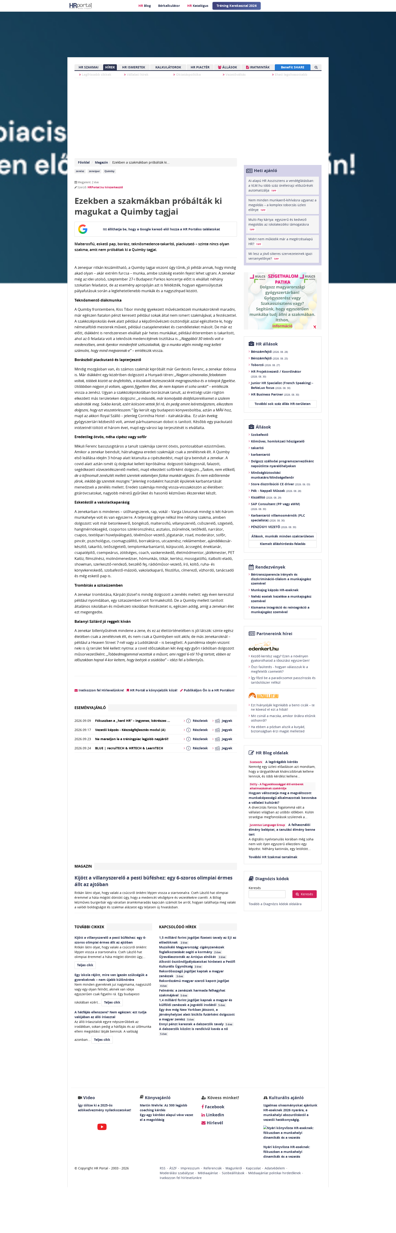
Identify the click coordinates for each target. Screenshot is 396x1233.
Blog (144, 5)
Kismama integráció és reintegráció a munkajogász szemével (280, 609)
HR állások (267, 344)
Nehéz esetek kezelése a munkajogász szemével (281, 598)
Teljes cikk (85, 965)
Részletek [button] (200, 720)
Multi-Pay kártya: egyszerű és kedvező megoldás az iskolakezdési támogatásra (278, 224)
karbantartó (260, 454)
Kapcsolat (253, 1168)
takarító (257, 448)
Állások (263, 427)
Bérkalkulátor (169, 5)
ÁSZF (173, 1168)
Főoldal (84, 162)
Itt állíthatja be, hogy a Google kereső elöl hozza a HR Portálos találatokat (161, 229)
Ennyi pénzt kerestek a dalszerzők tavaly (195, 1024)
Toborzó (265, 365)
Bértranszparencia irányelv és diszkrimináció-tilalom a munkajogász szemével (281, 578)
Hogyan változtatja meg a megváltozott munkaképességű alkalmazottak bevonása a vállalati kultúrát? (282, 798)
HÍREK (110, 67)
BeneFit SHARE (292, 67)
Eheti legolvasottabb (290, 74)
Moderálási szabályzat (177, 1173)
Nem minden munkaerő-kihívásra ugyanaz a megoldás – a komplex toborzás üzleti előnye (282, 205)
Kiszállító (266, 497)
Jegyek (227, 720)
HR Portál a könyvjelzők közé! (153, 690)
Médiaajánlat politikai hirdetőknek (274, 1173)
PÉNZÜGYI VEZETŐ (273, 527)
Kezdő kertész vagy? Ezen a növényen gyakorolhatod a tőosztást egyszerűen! (280, 658)
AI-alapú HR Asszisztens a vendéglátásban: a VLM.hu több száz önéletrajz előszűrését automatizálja (281, 185)
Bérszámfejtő (269, 351)
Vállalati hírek (137, 74)
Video (89, 1098)
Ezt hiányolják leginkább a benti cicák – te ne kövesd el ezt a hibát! (283, 707)
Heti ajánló (265, 170)
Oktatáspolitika (188, 74)
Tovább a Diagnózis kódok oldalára (275, 904)
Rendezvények (270, 567)
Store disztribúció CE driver (280, 484)
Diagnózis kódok (272, 879)
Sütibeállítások (233, 1173)
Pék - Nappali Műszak (276, 490)
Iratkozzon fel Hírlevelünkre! (101, 690)
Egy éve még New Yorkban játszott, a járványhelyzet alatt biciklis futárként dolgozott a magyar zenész (197, 1014)
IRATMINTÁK (259, 67)
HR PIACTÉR (200, 67)
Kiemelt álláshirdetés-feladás (282, 544)
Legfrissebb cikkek (96, 74)
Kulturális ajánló (286, 1098)
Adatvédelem (275, 1168)
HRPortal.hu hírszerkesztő (105, 187)
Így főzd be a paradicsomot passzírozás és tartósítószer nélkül (283, 680)
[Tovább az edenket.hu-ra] (283, 645)
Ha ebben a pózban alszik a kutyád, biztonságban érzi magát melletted (278, 729)
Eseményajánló (90, 707)
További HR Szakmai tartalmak (273, 857)
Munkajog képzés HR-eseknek (275, 590)
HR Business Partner (275, 394)
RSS (162, 1168)
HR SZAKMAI (89, 67)
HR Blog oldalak (272, 753)
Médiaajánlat (208, 1173)
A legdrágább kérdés (281, 762)
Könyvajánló (157, 1098)
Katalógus (197, 5)
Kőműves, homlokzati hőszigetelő (278, 441)
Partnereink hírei (274, 634)
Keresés (255, 888)
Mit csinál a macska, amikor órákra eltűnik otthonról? (283, 718)
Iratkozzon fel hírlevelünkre (181, 1178)
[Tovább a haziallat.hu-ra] (283, 695)
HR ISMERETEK (133, 67)
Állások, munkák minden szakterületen (282, 536)
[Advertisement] (155, 809)
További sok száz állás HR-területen (283, 404)
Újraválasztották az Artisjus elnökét (192, 957)
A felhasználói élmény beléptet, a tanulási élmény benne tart (282, 829)
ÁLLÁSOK (229, 67)
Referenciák (213, 1168)
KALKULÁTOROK (168, 67)
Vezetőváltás (235, 74)
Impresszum (190, 1168)
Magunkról (234, 1168)
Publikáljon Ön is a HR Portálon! (208, 690)
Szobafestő (259, 434)
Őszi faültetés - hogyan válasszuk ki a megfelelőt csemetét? (279, 669)
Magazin (101, 162)
